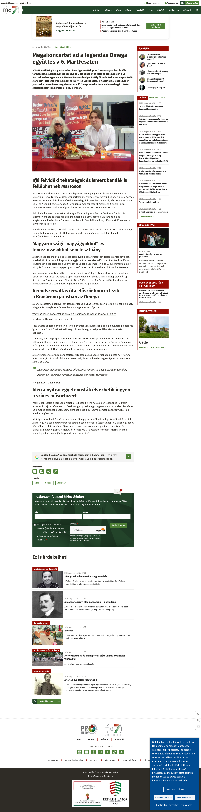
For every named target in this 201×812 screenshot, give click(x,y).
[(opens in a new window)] (79, 752)
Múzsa (104, 739)
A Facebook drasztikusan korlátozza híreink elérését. (60, 501)
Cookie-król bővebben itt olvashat (174, 805)
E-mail (86, 512)
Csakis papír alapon (156, 88)
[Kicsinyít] (198, 720)
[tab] (142, 98)
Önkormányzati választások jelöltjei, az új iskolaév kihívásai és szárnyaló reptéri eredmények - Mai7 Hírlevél (154, 294)
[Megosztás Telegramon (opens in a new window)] (48, 471)
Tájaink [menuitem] (108, 10)
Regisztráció (172, 3)
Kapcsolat (94, 760)
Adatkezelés (110, 760)
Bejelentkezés (153, 3)
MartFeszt (61, 483)
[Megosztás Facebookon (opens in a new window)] (41, 471)
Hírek (91, 739)
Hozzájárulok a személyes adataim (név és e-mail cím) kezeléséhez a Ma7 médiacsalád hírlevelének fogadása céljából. (52, 532)
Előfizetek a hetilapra (156, 26)
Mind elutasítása (163, 797)
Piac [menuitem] (151, 10)
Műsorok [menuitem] (187, 10)
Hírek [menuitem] (118, 10)
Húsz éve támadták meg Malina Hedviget (157, 72)
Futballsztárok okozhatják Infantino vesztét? (156, 57)
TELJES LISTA (146, 216)
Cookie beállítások (129, 760)
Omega (48, 483)
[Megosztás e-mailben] (34, 471)
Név (36, 512)
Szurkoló (119, 739)
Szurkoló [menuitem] (140, 10)
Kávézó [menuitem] (160, 10)
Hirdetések (148, 760)
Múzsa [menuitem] (128, 10)
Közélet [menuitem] (96, 10)
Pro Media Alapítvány (74, 760)
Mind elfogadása (185, 797)
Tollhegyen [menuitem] (174, 10)
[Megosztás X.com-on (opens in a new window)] (55, 471)
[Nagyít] (198, 714)
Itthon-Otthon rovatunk (151, 348)
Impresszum (53, 760)
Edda (37, 483)
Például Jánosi (108, 22)
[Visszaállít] (198, 727)
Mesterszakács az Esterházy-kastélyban (119, 31)
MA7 (79, 739)
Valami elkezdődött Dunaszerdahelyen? (155, 80)
